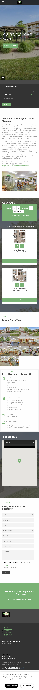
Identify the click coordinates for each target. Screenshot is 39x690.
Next (25, 237)
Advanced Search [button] (15, 215)
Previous (14, 237)
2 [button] (18, 208)
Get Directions (9, 656)
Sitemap (16, 664)
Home (6, 627)
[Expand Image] (5, 331)
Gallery (6, 630)
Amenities (7, 632)
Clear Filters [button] (25, 215)
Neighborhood (8, 634)
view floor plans (10, 46)
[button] (17, 246)
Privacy (10, 664)
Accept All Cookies (11, 685)
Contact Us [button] (19, 261)
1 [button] (14, 208)
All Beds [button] (8, 208)
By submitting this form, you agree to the (18, 562)
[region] (19, 681)
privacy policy (6, 565)
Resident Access (9, 658)
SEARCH (6, 104)
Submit (6, 572)
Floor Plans (8, 629)
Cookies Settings (27, 685)
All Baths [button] (25, 208)
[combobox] (18, 90)
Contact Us (7, 636)
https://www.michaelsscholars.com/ (16, 166)
